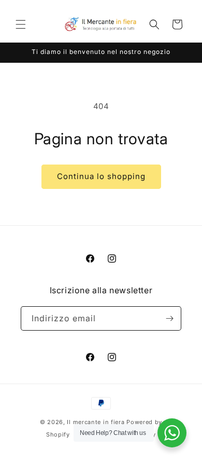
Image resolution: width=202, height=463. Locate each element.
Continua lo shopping (101, 176)
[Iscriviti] (169, 318)
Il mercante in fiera (96, 422)
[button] (20, 24)
